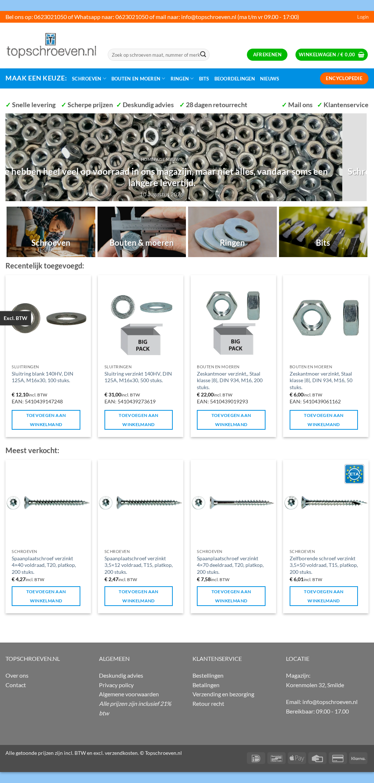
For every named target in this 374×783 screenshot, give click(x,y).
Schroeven (86, 79)
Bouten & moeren (142, 243)
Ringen (180, 79)
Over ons (16, 675)
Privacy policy (116, 684)
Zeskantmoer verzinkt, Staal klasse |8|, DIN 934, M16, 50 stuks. (321, 380)
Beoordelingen (234, 79)
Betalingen (206, 684)
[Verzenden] (203, 55)
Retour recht (208, 703)
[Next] (362, 156)
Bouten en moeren (135, 79)
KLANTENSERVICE (217, 658)
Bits (204, 79)
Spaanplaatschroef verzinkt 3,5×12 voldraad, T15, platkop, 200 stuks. (138, 565)
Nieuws (269, 79)
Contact (15, 684)
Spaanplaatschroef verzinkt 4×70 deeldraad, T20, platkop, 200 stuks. (230, 565)
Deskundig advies (121, 675)
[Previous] (9, 156)
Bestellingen (208, 675)
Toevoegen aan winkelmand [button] (46, 420)
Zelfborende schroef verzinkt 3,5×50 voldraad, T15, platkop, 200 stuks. (324, 565)
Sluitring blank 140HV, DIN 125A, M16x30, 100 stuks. (42, 377)
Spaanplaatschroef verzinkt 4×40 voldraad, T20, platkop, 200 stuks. (44, 565)
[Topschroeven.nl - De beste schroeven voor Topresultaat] (51, 45)
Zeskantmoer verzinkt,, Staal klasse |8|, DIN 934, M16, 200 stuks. (230, 380)
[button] (363, 16)
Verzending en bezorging (223, 693)
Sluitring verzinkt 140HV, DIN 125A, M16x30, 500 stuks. (138, 377)
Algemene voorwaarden (129, 693)
